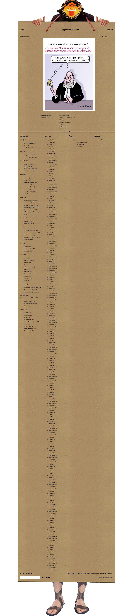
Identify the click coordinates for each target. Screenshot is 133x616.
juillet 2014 (52, 466)
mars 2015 (51, 448)
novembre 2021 (53, 268)
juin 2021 (51, 279)
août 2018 (51, 356)
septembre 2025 (53, 164)
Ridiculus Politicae (29, 303)
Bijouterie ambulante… (64, 127)
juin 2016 (51, 414)
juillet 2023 (52, 223)
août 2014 (51, 464)
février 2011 (52, 558)
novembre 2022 (53, 241)
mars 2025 (51, 178)
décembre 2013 (53, 482)
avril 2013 (51, 500)
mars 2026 (51, 151)
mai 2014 (51, 471)
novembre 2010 (53, 565)
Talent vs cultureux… (25, 36)
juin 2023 (51, 225)
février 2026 (52, 153)
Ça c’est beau (27, 260)
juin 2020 (51, 306)
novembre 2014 (53, 457)
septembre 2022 (53, 245)
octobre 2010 (52, 567)
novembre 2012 (53, 511)
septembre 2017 (53, 381)
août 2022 (51, 248)
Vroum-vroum (27, 331)
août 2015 (51, 437)
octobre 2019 (52, 324)
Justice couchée (28, 249)
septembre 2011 (53, 543)
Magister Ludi (27, 326)
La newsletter (80, 144)
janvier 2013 (52, 507)
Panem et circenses (29, 182)
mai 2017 (51, 390)
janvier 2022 (52, 264)
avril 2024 (51, 203)
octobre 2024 (52, 189)
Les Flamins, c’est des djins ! (31, 287)
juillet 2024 (52, 196)
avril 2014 (51, 473)
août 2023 (51, 221)
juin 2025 (51, 171)
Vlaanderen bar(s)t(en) (30, 292)
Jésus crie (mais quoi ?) (30, 322)
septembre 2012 (53, 516)
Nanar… (61, 124)
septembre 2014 (53, 462)
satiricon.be (31, 157)
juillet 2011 (52, 547)
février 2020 (52, 315)
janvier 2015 (52, 453)
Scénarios (26, 278)
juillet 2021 (52, 277)
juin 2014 (51, 468)
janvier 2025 (52, 183)
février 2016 (52, 423)
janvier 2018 (52, 372)
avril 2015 (51, 446)
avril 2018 (51, 365)
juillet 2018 (52, 358)
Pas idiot (26, 271)
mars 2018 (51, 367)
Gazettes (26, 178)
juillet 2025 (52, 169)
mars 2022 (51, 259)
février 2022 (52, 261)
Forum (22, 174)
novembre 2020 (53, 295)
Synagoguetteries (28, 328)
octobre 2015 (52, 432)
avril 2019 (51, 338)
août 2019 (51, 329)
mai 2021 (51, 282)
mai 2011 (51, 552)
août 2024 (51, 194)
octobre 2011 (52, 540)
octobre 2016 (52, 405)
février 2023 (52, 234)
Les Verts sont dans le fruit (31, 207)
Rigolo (26, 276)
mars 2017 (51, 394)
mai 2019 (51, 336)
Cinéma (30, 187)
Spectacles (31, 191)
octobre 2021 (52, 270)
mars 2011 (51, 556)
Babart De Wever (28, 143)
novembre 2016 (53, 403)
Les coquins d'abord (29, 168)
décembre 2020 (53, 293)
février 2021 (52, 288)
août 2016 (51, 410)
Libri (21, 254)
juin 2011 (51, 549)
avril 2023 (51, 230)
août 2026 (51, 140)
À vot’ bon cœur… (103, 36)
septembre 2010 (53, 570)
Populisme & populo (29, 210)
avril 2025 (51, 176)
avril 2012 (51, 527)
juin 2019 (51, 333)
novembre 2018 (53, 349)
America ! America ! (29, 230)
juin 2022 (51, 252)
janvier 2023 (52, 237)
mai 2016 (51, 417)
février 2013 (52, 504)
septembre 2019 (53, 327)
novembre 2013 (53, 484)
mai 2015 (51, 444)
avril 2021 (51, 284)
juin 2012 (51, 522)
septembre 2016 (53, 408)
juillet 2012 (52, 520)
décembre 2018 (53, 347)
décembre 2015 (53, 428)
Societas (22, 309)
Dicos (25, 265)
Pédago (26, 274)
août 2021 (51, 275)
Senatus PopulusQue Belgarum (28, 298)
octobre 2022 (52, 243)
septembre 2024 (53, 191)
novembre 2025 (53, 160)
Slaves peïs (27, 239)
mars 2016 (51, 421)
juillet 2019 (52, 331)
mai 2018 (51, 363)
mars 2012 (51, 529)
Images (26, 180)
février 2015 (52, 450)
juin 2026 (51, 144)
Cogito (26, 262)
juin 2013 (51, 495)
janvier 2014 (52, 480)
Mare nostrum (28, 235)
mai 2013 (51, 498)
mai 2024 (51, 200)
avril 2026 (51, 149)
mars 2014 (51, 475)
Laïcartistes (27, 324)
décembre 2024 (53, 185)
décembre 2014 (53, 455)
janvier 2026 (52, 156)
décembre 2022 (53, 239)
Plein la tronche (28, 301)
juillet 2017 (52, 385)
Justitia (22, 243)
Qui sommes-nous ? (82, 142)
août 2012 (51, 518)
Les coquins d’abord (29, 205)
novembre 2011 (53, 538)
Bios (25, 258)
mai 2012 (51, 525)
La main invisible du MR (30, 203)
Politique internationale (30, 237)
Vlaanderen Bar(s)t (29, 290)
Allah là (26, 313)
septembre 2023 (53, 218)
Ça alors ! (26, 221)
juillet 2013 (52, 493)
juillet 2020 (52, 304)
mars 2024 (51, 205)
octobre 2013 (52, 486)
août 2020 (51, 302)
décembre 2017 (53, 374)
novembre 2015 (53, 430)
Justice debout (28, 251)
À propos (79, 146)
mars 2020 (51, 313)
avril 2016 (51, 419)
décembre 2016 (53, 401)
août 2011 (51, 545)
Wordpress (109, 577)
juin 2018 (51, 360)
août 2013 (51, 491)
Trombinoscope (28, 306)
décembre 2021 (53, 266)
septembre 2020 (53, 300)
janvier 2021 (52, 291)
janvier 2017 (52, 399)
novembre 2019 (53, 322)
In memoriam (27, 319)
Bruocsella (23, 161)
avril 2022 (51, 257)
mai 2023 (51, 228)
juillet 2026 (52, 142)
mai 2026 (51, 146)
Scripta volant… (62, 129)
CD (29, 184)
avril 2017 (51, 392)
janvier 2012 (52, 534)
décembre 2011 (53, 536)
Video (25, 280)
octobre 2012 (52, 513)
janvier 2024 (52, 210)
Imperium (22, 227)
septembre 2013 (53, 489)
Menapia (22, 284)
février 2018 (52, 369)
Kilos (25, 269)
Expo (25, 145)
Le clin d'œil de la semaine (31, 148)
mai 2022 (51, 255)
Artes (21, 140)
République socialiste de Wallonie (33, 212)
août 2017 (51, 383)
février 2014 (52, 477)
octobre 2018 (52, 351)
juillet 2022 (52, 250)
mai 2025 (51, 173)
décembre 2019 (53, 320)
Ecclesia (26, 317)
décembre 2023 (53, 212)
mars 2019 (51, 340)
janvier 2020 (52, 318)
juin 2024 (51, 198)
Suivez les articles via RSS (76, 573)
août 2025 (51, 167)
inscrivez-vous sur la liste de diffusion (99, 573)
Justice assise (27, 246)
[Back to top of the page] (66, 132)
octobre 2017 (52, 378)
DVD (30, 189)
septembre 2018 (53, 354)
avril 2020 (51, 311)
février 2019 (52, 342)
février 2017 (52, 396)
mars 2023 (51, 232)
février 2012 (52, 531)
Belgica (22, 151)
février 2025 (52, 180)
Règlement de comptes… (65, 122)
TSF (25, 193)
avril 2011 (51, 554)
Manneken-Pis (28, 171)
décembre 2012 (53, 509)
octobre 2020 (52, 297)
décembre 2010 (53, 563)
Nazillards (22, 295)
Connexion (100, 140)
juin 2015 (51, 441)
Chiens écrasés (28, 223)
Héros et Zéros (28, 267)
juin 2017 (51, 387)
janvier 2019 (52, 345)
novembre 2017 (53, 376)
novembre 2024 (53, 187)
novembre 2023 (53, 214)
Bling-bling (27, 315)
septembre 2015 (53, 435)
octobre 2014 (52, 459)
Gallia (21, 197)
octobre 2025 (52, 162)
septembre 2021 (53, 272)
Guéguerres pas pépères (30, 233)
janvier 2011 (52, 561)
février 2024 (52, 207)
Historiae (22, 218)
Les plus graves (28, 155)
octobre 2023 (52, 216)
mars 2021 (51, 286)
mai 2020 (51, 309)
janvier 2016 (52, 426)
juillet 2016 (52, 412)
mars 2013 (51, 502)
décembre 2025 (53, 158)
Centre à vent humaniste (30, 200)
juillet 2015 (52, 439)
